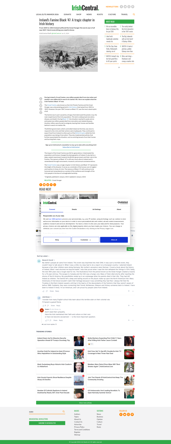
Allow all (114, 240)
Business (100, 417)
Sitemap (77, 435)
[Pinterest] (132, 6)
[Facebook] (121, 6)
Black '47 (66, 119)
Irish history (73, 107)
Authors (77, 414)
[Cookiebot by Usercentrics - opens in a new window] (119, 202)
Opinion (100, 419)
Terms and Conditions (82, 430)
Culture (99, 422)
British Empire (80, 133)
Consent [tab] (52, 209)
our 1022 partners (55, 219)
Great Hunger (57, 180)
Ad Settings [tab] (97, 209)
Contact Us (78, 422)
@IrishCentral (56, 33)
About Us (77, 419)
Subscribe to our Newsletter (47, 423)
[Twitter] (125, 6)
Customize (84, 240)
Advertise (77, 424)
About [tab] (119, 209)
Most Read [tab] (110, 21)
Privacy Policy (79, 427)
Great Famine (52, 105)
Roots (99, 427)
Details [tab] (74, 209)
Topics (76, 417)
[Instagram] (129, 6)
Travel (99, 424)
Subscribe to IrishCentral (71, 147)
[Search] (134, 14)
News (99, 414)
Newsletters (112, 7)
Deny (57, 240)
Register (77, 432)
